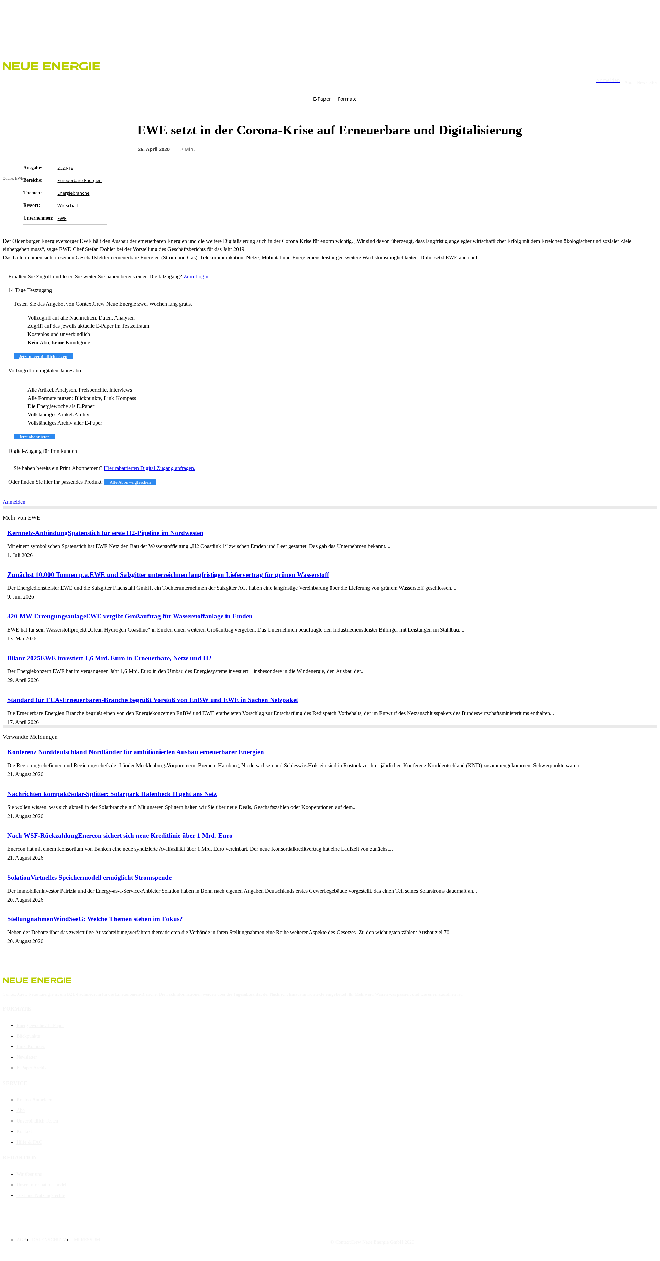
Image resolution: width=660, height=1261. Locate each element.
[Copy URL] (460, 149)
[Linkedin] (485, 149)
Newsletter (647, 82)
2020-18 (65, 168)
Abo (628, 82)
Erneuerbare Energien (79, 180)
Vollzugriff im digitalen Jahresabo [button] (44, 370)
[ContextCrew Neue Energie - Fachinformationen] (330, 65)
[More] (510, 149)
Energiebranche (73, 193)
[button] (374, 99)
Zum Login (196, 276)
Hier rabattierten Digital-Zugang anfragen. (149, 468)
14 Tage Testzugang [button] (30, 290)
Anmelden (14, 502)
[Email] (436, 149)
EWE (61, 218)
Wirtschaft (67, 205)
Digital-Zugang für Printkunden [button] (42, 451)
